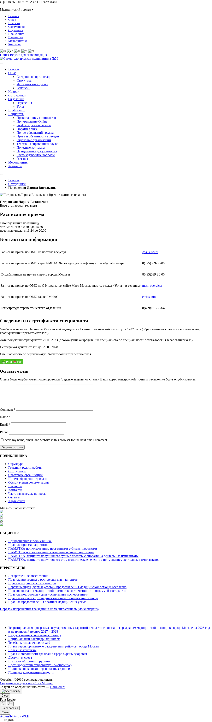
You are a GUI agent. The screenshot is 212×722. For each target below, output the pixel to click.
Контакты (14, 44)
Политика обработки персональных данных (39, 668)
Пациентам (15, 37)
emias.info (149, 296)
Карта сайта (56, 55)
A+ (10, 703)
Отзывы (22, 158)
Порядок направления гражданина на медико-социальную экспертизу (49, 609)
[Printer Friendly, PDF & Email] (11, 363)
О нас (12, 19)
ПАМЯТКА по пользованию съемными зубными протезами (51, 552)
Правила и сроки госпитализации (32, 583)
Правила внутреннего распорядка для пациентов (43, 579)
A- (3, 703)
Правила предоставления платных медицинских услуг (47, 602)
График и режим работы (34, 125)
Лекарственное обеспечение (28, 576)
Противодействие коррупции (29, 661)
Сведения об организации (35, 76)
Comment (7, 409)
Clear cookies (10, 708)
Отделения (15, 30)
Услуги (21, 106)
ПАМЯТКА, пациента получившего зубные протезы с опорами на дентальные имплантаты (73, 556)
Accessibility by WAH (14, 716)
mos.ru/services (152, 285)
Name (5, 417)
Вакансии (23, 88)
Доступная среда (20, 657)
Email (5, 424)
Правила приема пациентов (36, 117)
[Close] (1, 174)
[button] (106, 720)
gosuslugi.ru (150, 252)
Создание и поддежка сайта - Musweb (26, 683)
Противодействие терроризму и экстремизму (40, 665)
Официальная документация (37, 151)
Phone (4, 432)
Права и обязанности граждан (38, 136)
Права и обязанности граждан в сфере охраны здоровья (47, 654)
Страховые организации (34, 140)
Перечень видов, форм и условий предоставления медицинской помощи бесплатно (67, 587)
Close (5, 695)
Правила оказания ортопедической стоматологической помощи (53, 598)
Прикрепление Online (32, 121)
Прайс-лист (16, 33)
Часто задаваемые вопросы (36, 155)
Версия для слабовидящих (28, 55)
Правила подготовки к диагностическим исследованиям (48, 594)
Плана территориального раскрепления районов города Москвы (54, 646)
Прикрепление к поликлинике (30, 541)
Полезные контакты (31, 147)
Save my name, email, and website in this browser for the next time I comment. (56, 440)
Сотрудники (16, 26)
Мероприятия (17, 40)
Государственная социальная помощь (34, 635)
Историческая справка (32, 84)
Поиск (5, 55)
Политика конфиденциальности (31, 672)
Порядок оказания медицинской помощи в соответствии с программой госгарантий (68, 590)
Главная (13, 16)
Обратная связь (27, 129)
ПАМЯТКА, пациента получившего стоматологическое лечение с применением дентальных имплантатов (83, 559)
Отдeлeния (24, 103)
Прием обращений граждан (36, 132)
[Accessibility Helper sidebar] (11, 691)
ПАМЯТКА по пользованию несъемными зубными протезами (52, 548)
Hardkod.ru (57, 687)
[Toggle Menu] (1, 63)
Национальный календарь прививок (34, 639)
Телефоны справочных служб (37, 144)
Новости (14, 23)
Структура (24, 80)
